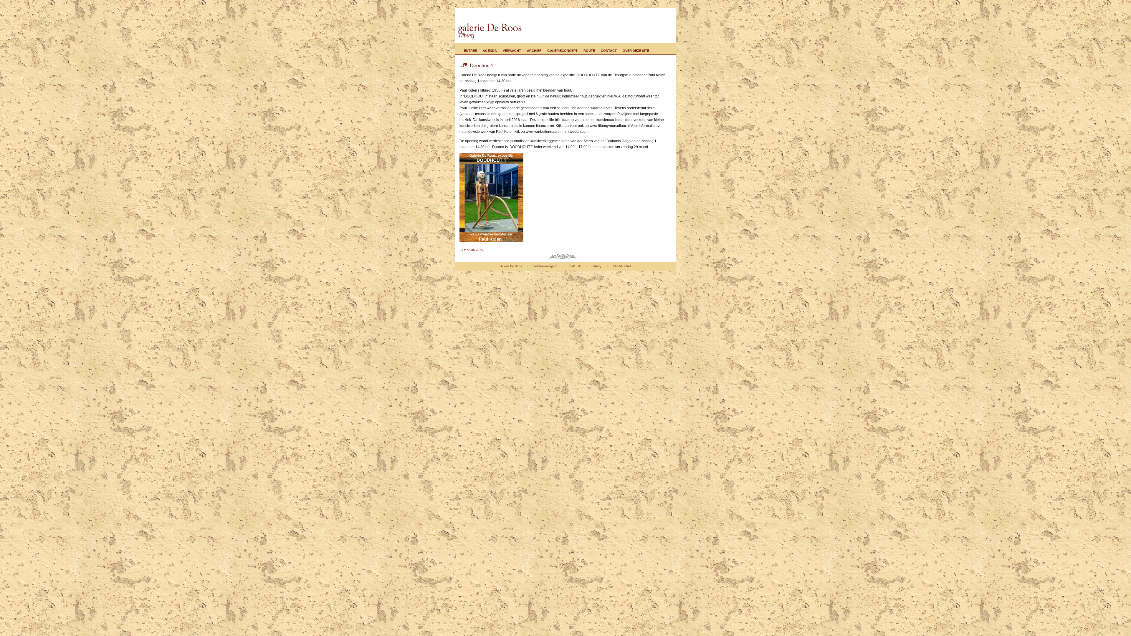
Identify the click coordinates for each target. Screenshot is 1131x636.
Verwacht (512, 50)
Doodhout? (481, 65)
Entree (470, 50)
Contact (609, 50)
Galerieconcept (562, 50)
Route (589, 50)
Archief (534, 50)
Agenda (490, 50)
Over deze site (636, 50)
